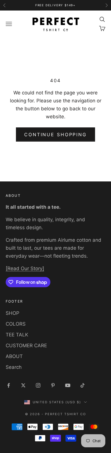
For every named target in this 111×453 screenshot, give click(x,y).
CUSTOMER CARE (26, 345)
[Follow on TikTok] (82, 385)
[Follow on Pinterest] (53, 385)
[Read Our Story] (25, 268)
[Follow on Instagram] (38, 385)
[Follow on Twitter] (23, 385)
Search (14, 367)
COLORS (16, 324)
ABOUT (14, 356)
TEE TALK (17, 335)
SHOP (12, 313)
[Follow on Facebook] (8, 385)
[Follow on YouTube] (68, 385)
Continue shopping (55, 134)
